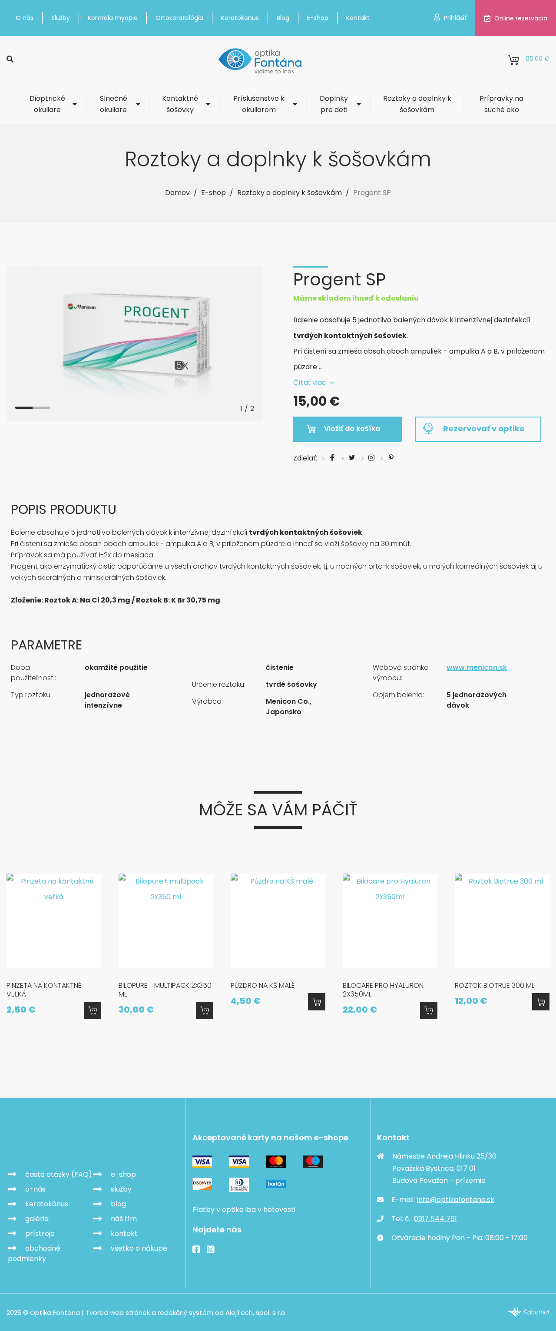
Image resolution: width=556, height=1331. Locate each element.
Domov (177, 193)
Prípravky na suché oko (501, 104)
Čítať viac (309, 382)
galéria (37, 1219)
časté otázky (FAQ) (58, 1174)
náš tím (124, 1219)
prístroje (40, 1233)
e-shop (123, 1174)
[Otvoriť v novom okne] (527, 1314)
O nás (24, 17)
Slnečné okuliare (113, 104)
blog (118, 1204)
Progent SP (372, 193)
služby (121, 1189)
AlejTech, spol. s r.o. (256, 1312)
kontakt (124, 1233)
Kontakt (358, 17)
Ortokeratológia (179, 17)
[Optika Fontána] (260, 60)
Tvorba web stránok (118, 1312)
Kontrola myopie (113, 17)
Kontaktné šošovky (180, 104)
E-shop (317, 17)
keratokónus (46, 1204)
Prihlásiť (455, 17)
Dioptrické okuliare (47, 104)
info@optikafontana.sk (455, 1200)
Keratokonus (240, 17)
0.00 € (537, 58)
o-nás (35, 1189)
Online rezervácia (520, 18)
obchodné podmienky (34, 1253)
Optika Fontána (57, 1143)
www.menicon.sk (477, 667)
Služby (60, 17)
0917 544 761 (435, 1219)
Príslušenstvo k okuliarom (259, 104)
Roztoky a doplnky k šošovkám (417, 104)
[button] (24, 408)
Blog (283, 17)
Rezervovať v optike (484, 428)
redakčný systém (185, 1312)
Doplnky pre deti (334, 104)
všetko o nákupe (139, 1248)
